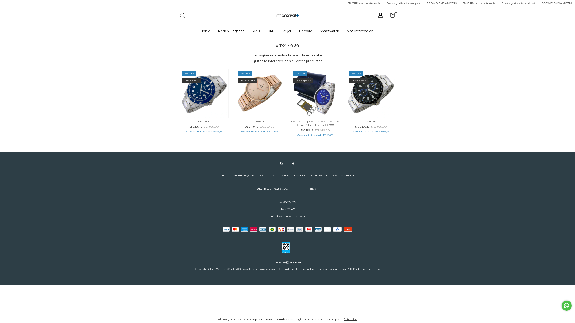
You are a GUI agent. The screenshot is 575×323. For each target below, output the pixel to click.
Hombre (305, 31)
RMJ (271, 31)
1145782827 (287, 209)
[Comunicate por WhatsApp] (567, 306)
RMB (256, 31)
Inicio (206, 31)
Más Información (360, 31)
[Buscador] (184, 16)
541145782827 (287, 202)
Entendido (350, 319)
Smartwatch (329, 31)
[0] (391, 16)
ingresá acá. (339, 269)
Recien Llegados (231, 31)
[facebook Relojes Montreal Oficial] (293, 163)
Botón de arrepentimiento (365, 269)
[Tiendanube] (288, 263)
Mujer (286, 31)
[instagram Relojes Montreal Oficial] (282, 163)
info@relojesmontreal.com (287, 216)
